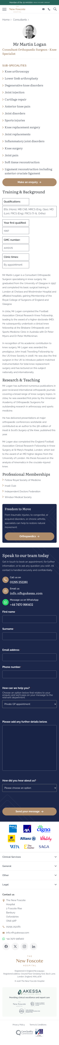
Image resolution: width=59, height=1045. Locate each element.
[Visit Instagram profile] (24, 946)
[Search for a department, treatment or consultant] (55, 9)
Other (5, 875)
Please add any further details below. (24, 721)
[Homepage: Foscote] (29, 961)
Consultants (20, 19)
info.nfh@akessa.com (26, 593)
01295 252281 (19, 582)
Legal (5, 884)
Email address (11, 649)
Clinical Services (11, 856)
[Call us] (49, 9)
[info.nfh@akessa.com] (43, 9)
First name (9, 611)
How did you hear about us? (19, 780)
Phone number (12, 667)
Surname (8, 628)
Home (6, 19)
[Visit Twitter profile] (15, 946)
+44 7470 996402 (21, 604)
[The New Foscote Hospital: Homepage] (17, 9)
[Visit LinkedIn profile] (33, 946)
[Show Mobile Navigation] (4, 8)
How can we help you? (16, 688)
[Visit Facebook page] (6, 946)
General (6, 866)
